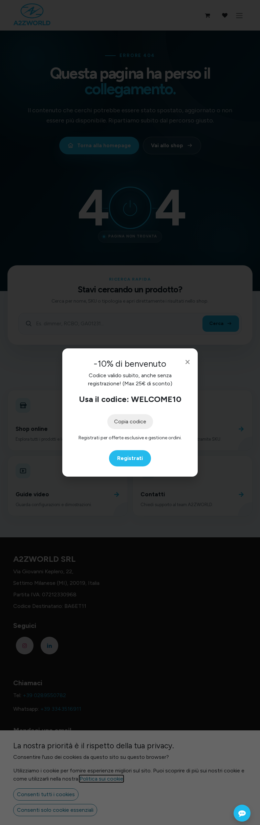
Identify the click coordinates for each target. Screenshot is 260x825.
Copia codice (130, 421)
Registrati (130, 458)
